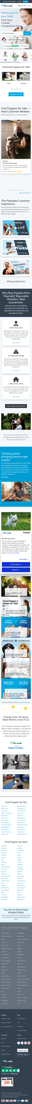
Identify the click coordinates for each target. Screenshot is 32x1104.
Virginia (19, 895)
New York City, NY (6, 825)
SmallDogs (5, 60)
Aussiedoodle (20, 933)
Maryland (20, 864)
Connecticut (20, 850)
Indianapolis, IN (21, 818)
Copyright (3, 1095)
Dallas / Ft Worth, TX (7, 813)
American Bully (5, 933)
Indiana (19, 857)
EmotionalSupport (25, 60)
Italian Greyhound (21, 967)
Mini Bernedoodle (5, 976)
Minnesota (4, 869)
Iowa (2, 860)
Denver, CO (20, 813)
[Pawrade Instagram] (22, 1043)
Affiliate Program (6, 1046)
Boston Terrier (4, 945)
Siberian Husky (5, 1000)
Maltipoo (19, 973)
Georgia (3, 855)
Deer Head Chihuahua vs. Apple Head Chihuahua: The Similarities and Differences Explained (15, 695)
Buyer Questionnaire (7, 1026)
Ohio (2, 883)
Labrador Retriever (22, 970)
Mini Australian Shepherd (23, 979)
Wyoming (20, 899)
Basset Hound (20, 936)
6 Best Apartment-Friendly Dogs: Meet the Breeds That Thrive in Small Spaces (16, 675)
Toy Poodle (4, 1003)
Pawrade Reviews (24, 702)
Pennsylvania (21, 885)
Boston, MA (4, 808)
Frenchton (19, 957)
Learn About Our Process (16, 406)
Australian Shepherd (6, 936)
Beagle (3, 939)
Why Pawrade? (21, 1018)
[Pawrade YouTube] (29, 1043)
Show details (23, 559)
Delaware (4, 853)
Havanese (3, 967)
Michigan (20, 867)
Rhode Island (5, 888)
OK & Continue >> (16, 564)
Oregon (3, 885)
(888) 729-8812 (22, 6)
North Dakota (21, 881)
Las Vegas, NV (21, 820)
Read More (4, 477)
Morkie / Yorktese (5, 985)
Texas (2, 892)
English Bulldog (21, 954)
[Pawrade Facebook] (19, 1043)
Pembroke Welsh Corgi (22, 985)
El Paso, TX (20, 815)
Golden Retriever (21, 960)
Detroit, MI (4, 815)
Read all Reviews (24, 193)
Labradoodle (4, 970)
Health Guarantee (6, 1022)
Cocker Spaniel (5, 954)
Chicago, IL (4, 811)
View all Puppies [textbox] (8, 33)
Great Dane (20, 964)
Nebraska (4, 874)
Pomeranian (4, 988)
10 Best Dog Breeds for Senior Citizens (14, 593)
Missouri (3, 871)
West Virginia (21, 897)
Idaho (19, 855)
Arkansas (3, 848)
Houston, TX (4, 818)
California (20, 848)
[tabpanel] (8, 80)
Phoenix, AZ (20, 827)
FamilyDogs (15, 60)
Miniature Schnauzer (22, 982)
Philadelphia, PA (5, 827)
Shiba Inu (19, 994)
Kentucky (3, 862)
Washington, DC (21, 834)
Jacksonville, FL (5, 820)
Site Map (19, 1030)
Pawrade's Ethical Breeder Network (9, 1097)
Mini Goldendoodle (6, 979)
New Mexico (4, 878)
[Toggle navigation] (29, 6)
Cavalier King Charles (6, 948)
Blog (2, 1042)
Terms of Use (18, 1095)
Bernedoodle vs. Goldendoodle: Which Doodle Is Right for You (14, 655)
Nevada (19, 874)
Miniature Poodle (5, 982)
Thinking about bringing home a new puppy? (14, 457)
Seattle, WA (4, 834)
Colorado (3, 850)
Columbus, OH (21, 811)
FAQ (18, 1022)
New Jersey (20, 876)
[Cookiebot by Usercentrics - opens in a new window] (23, 533)
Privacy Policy (10, 1095)
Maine (3, 864)
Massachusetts (5, 867)
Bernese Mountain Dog (23, 939)
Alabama (3, 846)
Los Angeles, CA (5, 822)
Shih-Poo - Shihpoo (22, 997)
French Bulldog (5, 957)
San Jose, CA (20, 832)
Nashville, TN (21, 822)
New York (20, 878)
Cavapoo (19, 948)
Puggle (19, 991)
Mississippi (20, 869)
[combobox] (11, 33)
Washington (4, 897)
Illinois (3, 857)
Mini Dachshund (21, 976)
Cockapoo (19, 951)
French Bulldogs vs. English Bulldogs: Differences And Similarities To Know (13, 634)
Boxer (18, 945)
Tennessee (20, 890)
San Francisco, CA (6, 832)
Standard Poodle (21, 1000)
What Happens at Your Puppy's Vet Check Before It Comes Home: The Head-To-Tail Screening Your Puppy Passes (16, 613)
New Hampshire (5, 876)
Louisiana (20, 862)
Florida (19, 853)
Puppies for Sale (16, 94)
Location (24, 1030)
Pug (2, 991)
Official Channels (22, 1038)
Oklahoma (20, 883)
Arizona (19, 846)
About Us (3, 1038)
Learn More (16, 343)
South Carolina (21, 888)
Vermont (3, 895)
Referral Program (6, 1054)
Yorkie (18, 1003)
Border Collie (20, 942)
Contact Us (20, 1026)
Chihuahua (4, 951)
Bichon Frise (4, 942)
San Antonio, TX (5, 829)
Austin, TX (4, 806)
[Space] (6, 1061)
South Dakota (5, 890)
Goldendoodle (4, 964)
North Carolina (5, 881)
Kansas (19, 860)
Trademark (24, 1095)
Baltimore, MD (21, 806)
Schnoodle (4, 994)
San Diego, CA (21, 829)
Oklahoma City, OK (22, 825)
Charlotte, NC (21, 808)
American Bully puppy (10, 163)
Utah (18, 892)
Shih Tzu (3, 997)
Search (27, 33)
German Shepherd (5, 960)
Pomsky (19, 988)
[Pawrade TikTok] (26, 1043)
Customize (15, 569)
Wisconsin (4, 899)
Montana (19, 871)
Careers (3, 1050)
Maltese (3, 973)
